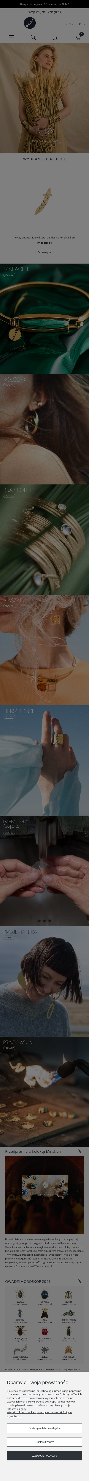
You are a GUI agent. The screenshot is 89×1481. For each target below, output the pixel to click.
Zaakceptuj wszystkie (44, 1455)
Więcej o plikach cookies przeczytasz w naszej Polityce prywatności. (39, 1414)
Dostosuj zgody (44, 1441)
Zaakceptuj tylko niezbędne (45, 1428)
